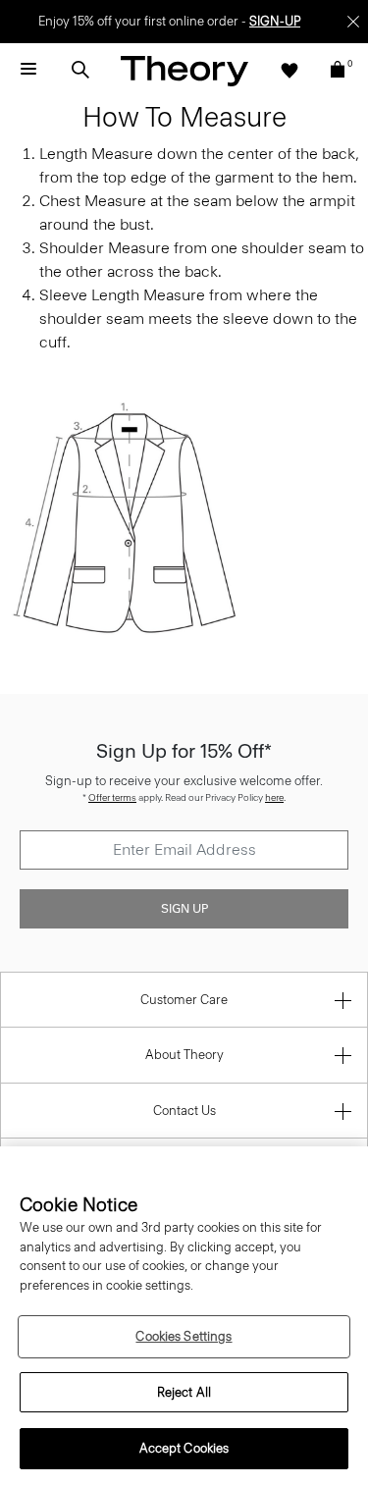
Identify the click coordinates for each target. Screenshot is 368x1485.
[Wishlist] (289, 69)
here (274, 797)
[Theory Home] (184, 70)
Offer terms (112, 797)
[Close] (353, 21)
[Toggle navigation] (28, 69)
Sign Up (184, 909)
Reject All (184, 1392)
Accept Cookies (184, 1448)
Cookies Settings (183, 1336)
